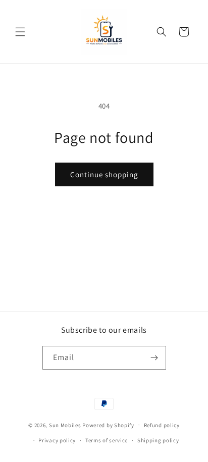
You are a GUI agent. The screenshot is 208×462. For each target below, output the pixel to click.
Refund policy (162, 425)
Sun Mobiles (65, 424)
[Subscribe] (154, 358)
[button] (20, 32)
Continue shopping (104, 174)
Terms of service (106, 440)
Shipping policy (158, 440)
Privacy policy (57, 440)
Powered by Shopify (108, 424)
